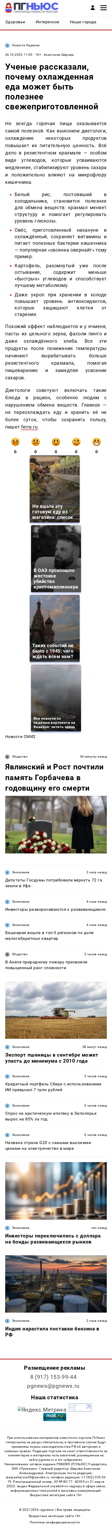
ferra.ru (29, 427)
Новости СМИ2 (20, 736)
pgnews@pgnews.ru (53, 1386)
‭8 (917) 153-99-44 (53, 1377)
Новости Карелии (26, 45)
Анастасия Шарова (59, 55)
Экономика (20, 872)
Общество (20, 756)
